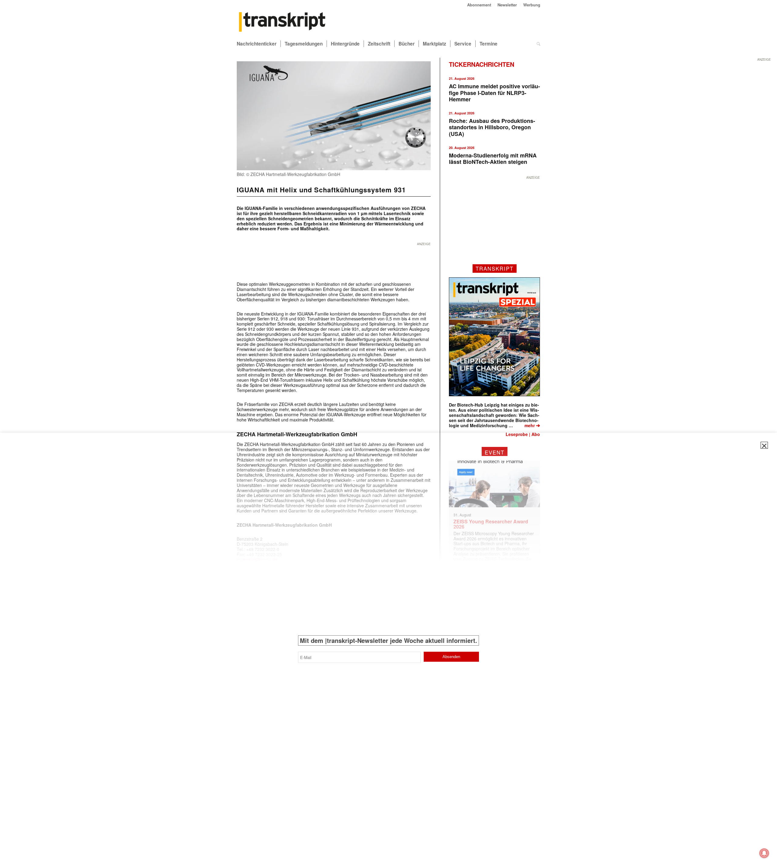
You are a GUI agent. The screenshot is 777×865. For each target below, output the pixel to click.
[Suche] (538, 43)
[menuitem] (479, 4)
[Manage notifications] (764, 853)
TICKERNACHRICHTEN (481, 64)
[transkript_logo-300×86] (282, 22)
